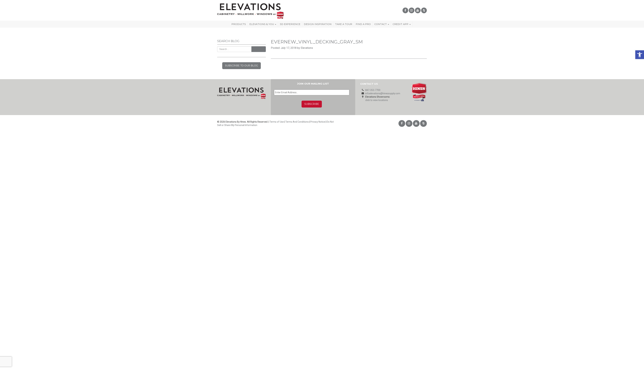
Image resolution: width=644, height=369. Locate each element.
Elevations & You (262, 24)
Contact (380, 24)
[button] (639, 54)
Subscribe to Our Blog (241, 65)
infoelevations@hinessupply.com (382, 93)
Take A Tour (343, 24)
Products (238, 24)
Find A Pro (363, 24)
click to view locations (376, 100)
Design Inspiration (318, 24)
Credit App (401, 24)
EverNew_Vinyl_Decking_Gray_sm (317, 42)
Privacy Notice (317, 121)
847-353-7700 (372, 90)
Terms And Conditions (297, 121)
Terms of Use (277, 121)
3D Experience (290, 24)
